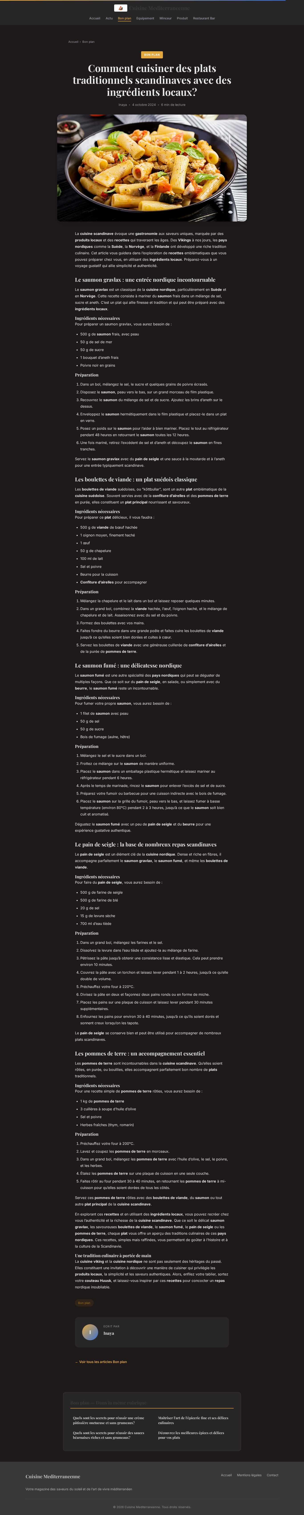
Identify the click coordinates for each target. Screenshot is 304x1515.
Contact (272, 1475)
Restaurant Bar (204, 18)
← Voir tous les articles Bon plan (101, 1362)
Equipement (145, 18)
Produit (182, 18)
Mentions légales (249, 1475)
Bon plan (124, 18)
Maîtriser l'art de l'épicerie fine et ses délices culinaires (193, 1420)
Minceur (166, 18)
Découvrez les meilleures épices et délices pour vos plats (191, 1435)
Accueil (94, 18)
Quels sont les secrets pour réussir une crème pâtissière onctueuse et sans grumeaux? (108, 1420)
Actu (109, 18)
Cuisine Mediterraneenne (159, 7)
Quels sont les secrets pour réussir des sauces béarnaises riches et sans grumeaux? (108, 1435)
